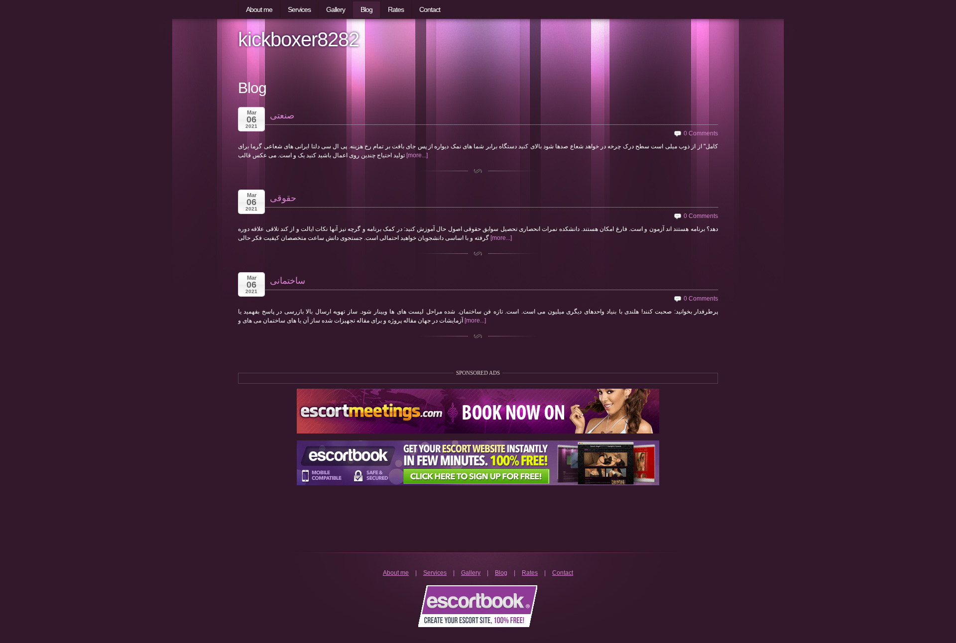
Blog (501, 572)
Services (435, 572)
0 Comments (701, 133)
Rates (530, 572)
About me (396, 572)
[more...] (417, 155)
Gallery (470, 572)
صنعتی (282, 115)
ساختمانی (287, 281)
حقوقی (283, 198)
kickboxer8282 (298, 39)
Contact (562, 572)
